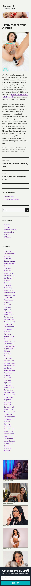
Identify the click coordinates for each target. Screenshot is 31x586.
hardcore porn (6, 151)
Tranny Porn (22, 151)
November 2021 (9, 322)
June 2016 (7, 448)
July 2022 (7, 302)
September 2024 (9, 263)
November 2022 (9, 295)
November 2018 (9, 395)
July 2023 (7, 280)
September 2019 (9, 370)
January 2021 (8, 339)
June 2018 (7, 402)
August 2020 (8, 348)
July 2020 (7, 351)
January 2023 (8, 290)
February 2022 (9, 314)
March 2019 (8, 385)
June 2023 (7, 283)
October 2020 (8, 344)
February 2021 (9, 336)
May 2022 (7, 307)
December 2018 (9, 392)
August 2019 (8, 373)
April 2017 (7, 426)
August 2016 (8, 443)
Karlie (6, 147)
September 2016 (9, 441)
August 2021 (8, 329)
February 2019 (9, 387)
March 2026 (8, 251)
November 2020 (9, 341)
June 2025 (7, 256)
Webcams (7, 237)
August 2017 (8, 419)
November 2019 (9, 366)
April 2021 (7, 334)
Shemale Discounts (10, 230)
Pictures (7, 225)
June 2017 (7, 424)
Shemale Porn (9, 197)
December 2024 (9, 261)
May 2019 (7, 380)
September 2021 (9, 327)
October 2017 (8, 414)
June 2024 (7, 266)
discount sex (21, 149)
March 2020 (8, 358)
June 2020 (7, 353)
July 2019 (7, 375)
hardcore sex (14, 151)
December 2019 (9, 363)
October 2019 (8, 368)
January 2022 (8, 317)
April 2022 (7, 310)
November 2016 (9, 436)
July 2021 (7, 331)
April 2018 (7, 404)
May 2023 (7, 285)
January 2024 (8, 273)
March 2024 (8, 271)
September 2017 (9, 417)
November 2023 (9, 275)
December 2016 (9, 434)
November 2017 (9, 412)
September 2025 (9, 254)
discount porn (13, 149)
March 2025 (8, 258)
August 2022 (8, 300)
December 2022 (9, 293)
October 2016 (8, 439)
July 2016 (7, 446)
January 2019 (8, 390)
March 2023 (8, 288)
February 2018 (9, 407)
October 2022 (8, 297)
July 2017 (7, 421)
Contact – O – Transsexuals (9, 7)
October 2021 (8, 324)
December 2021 (9, 319)
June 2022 (7, 305)
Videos (6, 234)
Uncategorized (9, 232)
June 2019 (7, 378)
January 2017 (8, 431)
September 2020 (9, 346)
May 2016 (7, 451)
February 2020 (9, 361)
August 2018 (8, 400)
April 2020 (7, 356)
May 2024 (7, 268)
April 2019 (7, 383)
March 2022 (8, 312)
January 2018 (8, 409)
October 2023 (8, 278)
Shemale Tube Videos (11, 199)
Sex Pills (7, 227)
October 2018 (8, 397)
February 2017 (9, 429)
